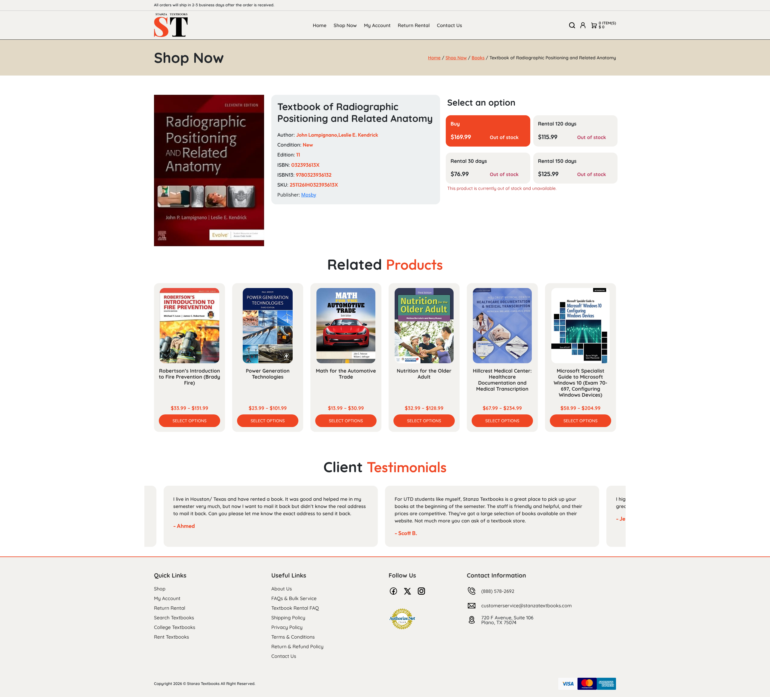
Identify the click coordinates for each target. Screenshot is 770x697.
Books (478, 57)
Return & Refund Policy (297, 646)
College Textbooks (174, 627)
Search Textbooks (174, 618)
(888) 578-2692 (497, 591)
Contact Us (449, 25)
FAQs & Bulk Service (293, 598)
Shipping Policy (288, 618)
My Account (377, 25)
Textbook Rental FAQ (295, 608)
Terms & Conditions (293, 637)
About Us (281, 589)
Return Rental (414, 25)
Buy (455, 124)
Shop (159, 589)
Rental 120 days (557, 124)
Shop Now (345, 25)
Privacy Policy (287, 627)
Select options (189, 420)
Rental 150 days (557, 161)
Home (319, 25)
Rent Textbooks (171, 637)
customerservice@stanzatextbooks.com (526, 605)
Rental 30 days (469, 161)
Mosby (308, 194)
